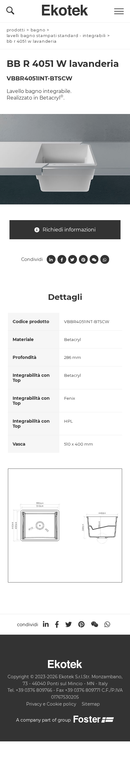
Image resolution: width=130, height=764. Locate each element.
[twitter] (68, 624)
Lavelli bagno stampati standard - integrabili (56, 35)
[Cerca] (10, 12)
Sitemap (91, 704)
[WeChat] (94, 624)
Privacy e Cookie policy (51, 704)
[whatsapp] (107, 624)
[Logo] (65, 8)
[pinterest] (81, 624)
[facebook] (57, 624)
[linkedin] (46, 624)
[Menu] (119, 11)
